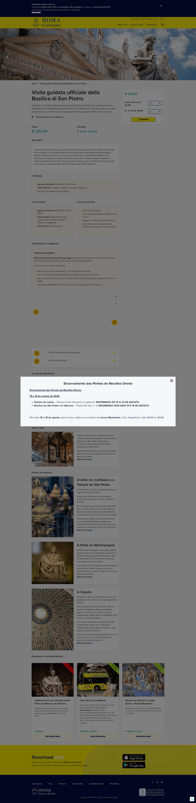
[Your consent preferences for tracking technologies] (192, 799)
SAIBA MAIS (36, 12)
